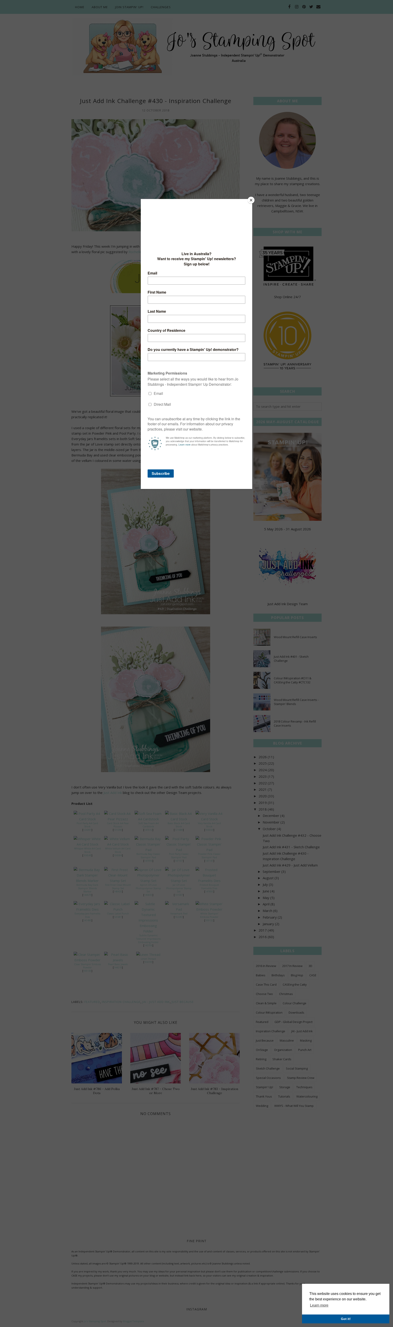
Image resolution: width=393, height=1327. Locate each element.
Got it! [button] (346, 1319)
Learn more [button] (319, 1305)
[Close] (251, 200)
